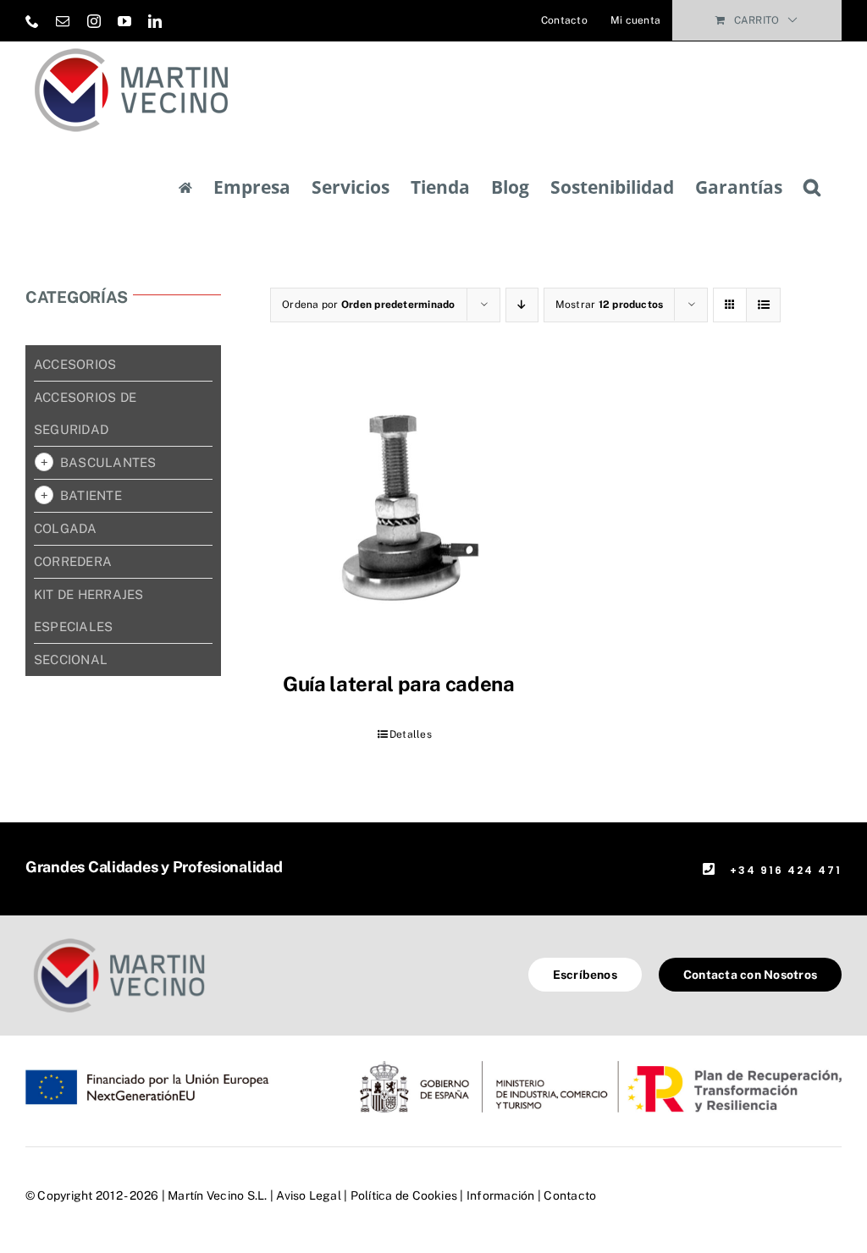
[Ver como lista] (763, 305)
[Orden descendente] (521, 305)
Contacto (570, 1195)
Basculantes (108, 462)
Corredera (73, 561)
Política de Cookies (404, 1195)
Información (501, 1195)
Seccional (71, 659)
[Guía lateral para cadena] (404, 514)
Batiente (91, 495)
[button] (811, 187)
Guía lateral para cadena (398, 683)
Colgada (65, 528)
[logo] (119, 939)
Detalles (410, 734)
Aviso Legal (308, 1195)
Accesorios (75, 364)
